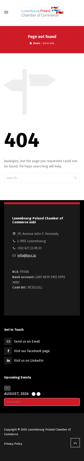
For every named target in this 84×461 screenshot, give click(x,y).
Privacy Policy (13, 444)
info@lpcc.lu (26, 255)
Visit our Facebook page (32, 351)
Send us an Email (27, 341)
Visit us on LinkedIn (28, 360)
